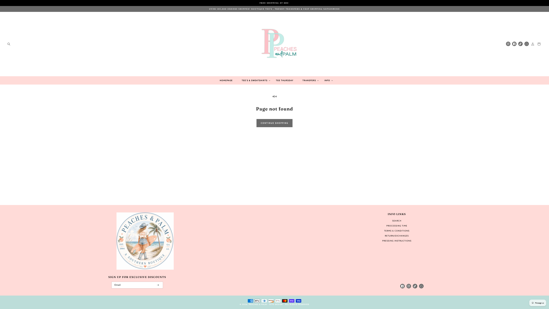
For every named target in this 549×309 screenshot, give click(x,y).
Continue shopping (274, 123)
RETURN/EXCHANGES (397, 235)
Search (396, 220)
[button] (9, 44)
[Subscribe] (158, 285)
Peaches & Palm (258, 304)
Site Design (276, 304)
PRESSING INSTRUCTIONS (396, 240)
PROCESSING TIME (396, 225)
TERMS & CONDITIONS (396, 230)
